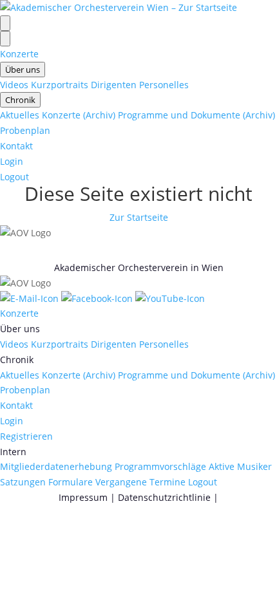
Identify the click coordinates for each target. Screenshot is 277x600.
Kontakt (16, 146)
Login (11, 161)
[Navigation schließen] (5, 38)
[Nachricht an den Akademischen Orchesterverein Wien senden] (30, 298)
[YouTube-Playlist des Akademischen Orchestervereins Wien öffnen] (170, 298)
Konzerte (19, 54)
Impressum (83, 497)
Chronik (20, 100)
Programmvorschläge (160, 466)
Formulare (70, 482)
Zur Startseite (139, 217)
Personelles (164, 85)
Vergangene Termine (140, 482)
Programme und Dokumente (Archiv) (196, 115)
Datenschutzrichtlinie (164, 497)
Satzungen (23, 482)
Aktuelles (19, 115)
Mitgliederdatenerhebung (56, 466)
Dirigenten (114, 85)
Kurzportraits (59, 85)
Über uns (22, 69)
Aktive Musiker (240, 466)
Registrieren (26, 436)
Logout (14, 177)
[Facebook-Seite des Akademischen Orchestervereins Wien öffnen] (98, 298)
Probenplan (25, 130)
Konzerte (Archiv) (78, 115)
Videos (14, 85)
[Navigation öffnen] (5, 23)
